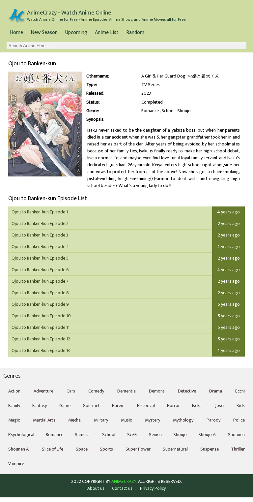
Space (82, 449)
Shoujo (184, 111)
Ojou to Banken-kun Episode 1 (40, 212)
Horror (173, 405)
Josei (219, 405)
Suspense (209, 449)
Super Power (138, 449)
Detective (187, 391)
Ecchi (240, 391)
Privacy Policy (153, 488)
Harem (118, 405)
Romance (150, 111)
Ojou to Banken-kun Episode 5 (40, 258)
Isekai (197, 405)
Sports (106, 449)
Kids (241, 405)
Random (135, 32)
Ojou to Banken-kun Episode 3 (40, 235)
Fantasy (39, 405)
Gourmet (91, 405)
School (168, 111)
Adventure (43, 391)
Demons (157, 391)
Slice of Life (52, 449)
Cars (71, 391)
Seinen (155, 434)
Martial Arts (44, 420)
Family (14, 405)
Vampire (16, 463)
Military (101, 420)
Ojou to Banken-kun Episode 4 (40, 246)
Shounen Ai (19, 449)
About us (95, 488)
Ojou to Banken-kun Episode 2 (40, 223)
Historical (146, 405)
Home (16, 32)
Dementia (126, 391)
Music (126, 420)
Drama (215, 391)
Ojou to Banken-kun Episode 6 (40, 269)
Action (14, 391)
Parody (213, 420)
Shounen (236, 434)
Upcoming (76, 32)
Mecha (74, 420)
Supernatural (175, 449)
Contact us (122, 488)
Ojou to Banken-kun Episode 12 (41, 339)
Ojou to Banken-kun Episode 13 (41, 350)
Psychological (21, 434)
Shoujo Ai (207, 434)
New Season (44, 32)
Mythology (183, 420)
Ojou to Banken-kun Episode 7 (40, 281)
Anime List (107, 32)
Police (239, 420)
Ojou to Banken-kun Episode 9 (40, 304)
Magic (14, 420)
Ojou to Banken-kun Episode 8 (40, 293)
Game (64, 405)
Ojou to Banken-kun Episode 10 (41, 316)
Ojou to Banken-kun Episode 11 (41, 327)
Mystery (152, 420)
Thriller (238, 449)
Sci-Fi (132, 434)
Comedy (96, 391)
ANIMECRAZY (123, 481)
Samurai (83, 434)
